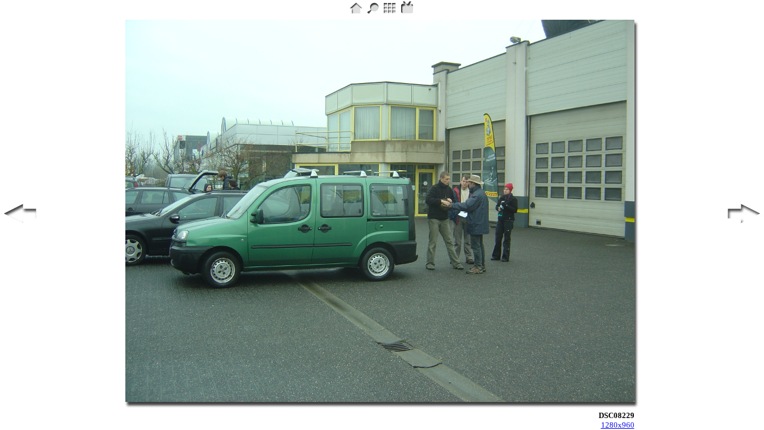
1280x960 (617, 424)
